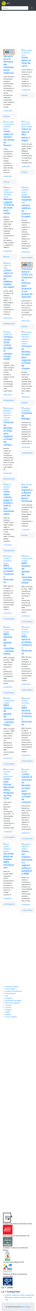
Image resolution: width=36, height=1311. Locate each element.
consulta (8, 1005)
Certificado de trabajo (13, 1000)
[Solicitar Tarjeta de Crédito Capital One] (20, 1298)
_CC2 (5, 619)
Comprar (13, 479)
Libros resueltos (11, 1017)
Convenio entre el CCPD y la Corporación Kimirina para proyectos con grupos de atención (27, 283)
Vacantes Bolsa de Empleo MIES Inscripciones (8, 860)
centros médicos (28, 257)
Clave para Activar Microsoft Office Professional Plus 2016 (8, 788)
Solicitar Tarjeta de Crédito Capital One (19, 1295)
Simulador (9, 998)
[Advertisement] (18, 29)
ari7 (8, 3)
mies (14, 904)
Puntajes (8, 1010)
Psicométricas (10, 993)
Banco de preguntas (12, 1003)
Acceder (6, 324)
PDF (6, 996)
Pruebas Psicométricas (13, 991)
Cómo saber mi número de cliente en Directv (8, 138)
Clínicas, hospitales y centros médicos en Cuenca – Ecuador (27, 206)
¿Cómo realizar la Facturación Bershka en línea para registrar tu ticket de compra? (27, 788)
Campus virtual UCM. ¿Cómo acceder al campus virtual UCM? (8, 347)
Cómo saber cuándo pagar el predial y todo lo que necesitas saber (8, 502)
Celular (12, 324)
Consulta (25, 453)
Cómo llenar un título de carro (26, 61)
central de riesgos (11, 986)
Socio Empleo (10, 989)
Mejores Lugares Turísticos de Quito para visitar (8, 206)
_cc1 (5, 837)
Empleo (9, 904)
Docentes (28, 910)
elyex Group (25, 1307)
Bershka (6, 479)
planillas (8, 1014)
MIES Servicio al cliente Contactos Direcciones (8, 574)
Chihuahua (7, 550)
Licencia (8, 1007)
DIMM (7, 1012)
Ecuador (11, 619)
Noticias (6, 116)
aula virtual (14, 400)
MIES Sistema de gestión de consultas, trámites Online (27, 573)
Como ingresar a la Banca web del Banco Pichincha (27, 494)
